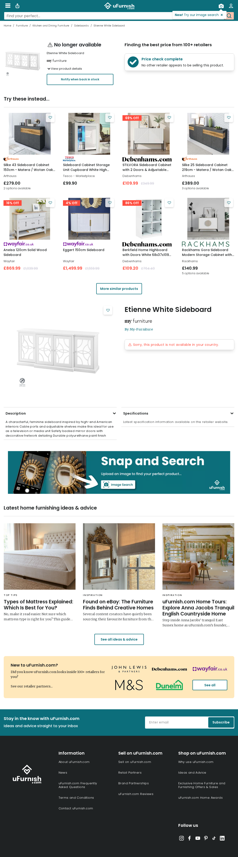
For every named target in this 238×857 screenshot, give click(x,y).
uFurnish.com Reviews (135, 794)
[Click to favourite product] (50, 117)
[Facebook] (189, 839)
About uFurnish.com (74, 762)
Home (7, 25)
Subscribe (221, 722)
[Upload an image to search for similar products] (221, 6)
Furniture (22, 25)
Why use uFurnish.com (196, 762)
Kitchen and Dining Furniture (51, 25)
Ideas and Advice (192, 772)
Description (16, 413)
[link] (29, 134)
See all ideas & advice (119, 639)
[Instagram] (181, 839)
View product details (66, 68)
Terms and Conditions (76, 797)
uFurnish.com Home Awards (200, 797)
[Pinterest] (206, 839)
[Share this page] (17, 5)
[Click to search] (229, 16)
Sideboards (81, 25)
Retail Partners (130, 772)
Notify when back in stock (80, 79)
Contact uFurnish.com (76, 808)
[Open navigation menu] (8, 5)
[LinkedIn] (222, 839)
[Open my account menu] (231, 5)
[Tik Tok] (214, 839)
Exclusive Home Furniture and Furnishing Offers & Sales (201, 785)
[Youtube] (198, 839)
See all (209, 685)
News (63, 772)
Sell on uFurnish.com (134, 762)
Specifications (135, 413)
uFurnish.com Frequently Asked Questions (78, 785)
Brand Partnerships (133, 783)
